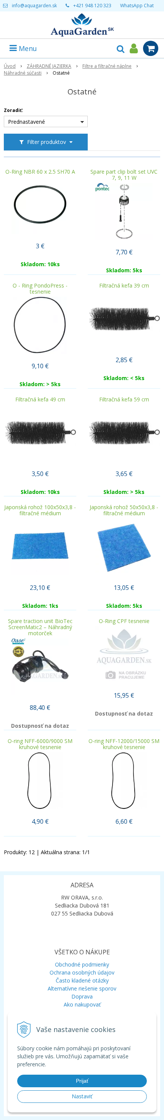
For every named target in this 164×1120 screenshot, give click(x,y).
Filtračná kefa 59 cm (124, 399)
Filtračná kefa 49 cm (40, 399)
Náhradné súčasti (23, 73)
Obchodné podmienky (82, 964)
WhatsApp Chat (137, 5)
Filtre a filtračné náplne (107, 66)
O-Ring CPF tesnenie (124, 621)
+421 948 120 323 (92, 5)
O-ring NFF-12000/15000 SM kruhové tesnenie (123, 744)
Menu (27, 48)
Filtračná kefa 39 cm (124, 286)
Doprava (82, 996)
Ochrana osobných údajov (82, 972)
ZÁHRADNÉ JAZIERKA (49, 66)
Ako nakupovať (82, 1004)
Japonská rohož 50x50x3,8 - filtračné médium (124, 510)
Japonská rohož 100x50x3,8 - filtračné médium (40, 510)
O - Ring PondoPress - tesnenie (40, 289)
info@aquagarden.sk (34, 5)
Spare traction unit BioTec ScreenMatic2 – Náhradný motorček (40, 627)
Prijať (82, 1081)
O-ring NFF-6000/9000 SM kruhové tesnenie (40, 744)
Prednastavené (26, 121)
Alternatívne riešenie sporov (82, 988)
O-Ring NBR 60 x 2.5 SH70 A (40, 172)
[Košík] (150, 48)
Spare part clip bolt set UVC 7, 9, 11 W (124, 175)
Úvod (10, 66)
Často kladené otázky (82, 980)
